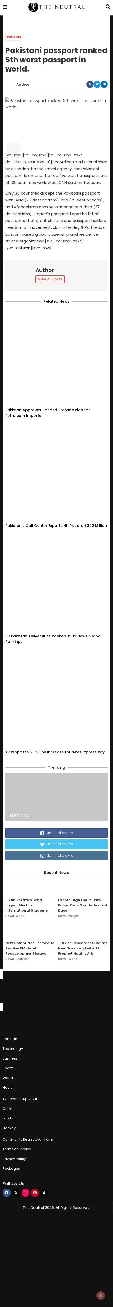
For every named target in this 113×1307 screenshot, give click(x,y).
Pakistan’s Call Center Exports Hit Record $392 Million (56, 525)
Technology (13, 1048)
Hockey (9, 1128)
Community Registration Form (28, 1139)
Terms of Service (17, 1149)
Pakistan (14, 36)
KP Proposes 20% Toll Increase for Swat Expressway (55, 752)
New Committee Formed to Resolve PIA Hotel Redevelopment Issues (29, 948)
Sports (8, 1068)
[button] (90, 84)
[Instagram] (26, 1193)
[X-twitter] (16, 1193)
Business (10, 1058)
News (9, 916)
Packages (11, 1168)
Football (9, 1118)
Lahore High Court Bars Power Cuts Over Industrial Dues (82, 905)
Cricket (9, 1108)
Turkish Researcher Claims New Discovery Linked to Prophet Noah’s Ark (82, 948)
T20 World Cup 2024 (20, 1098)
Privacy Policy (14, 1158)
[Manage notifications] (100, 1295)
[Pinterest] (35, 1193)
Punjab (73, 916)
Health (8, 1087)
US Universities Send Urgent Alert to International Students (26, 905)
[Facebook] (7, 1193)
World (20, 916)
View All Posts (50, 279)
